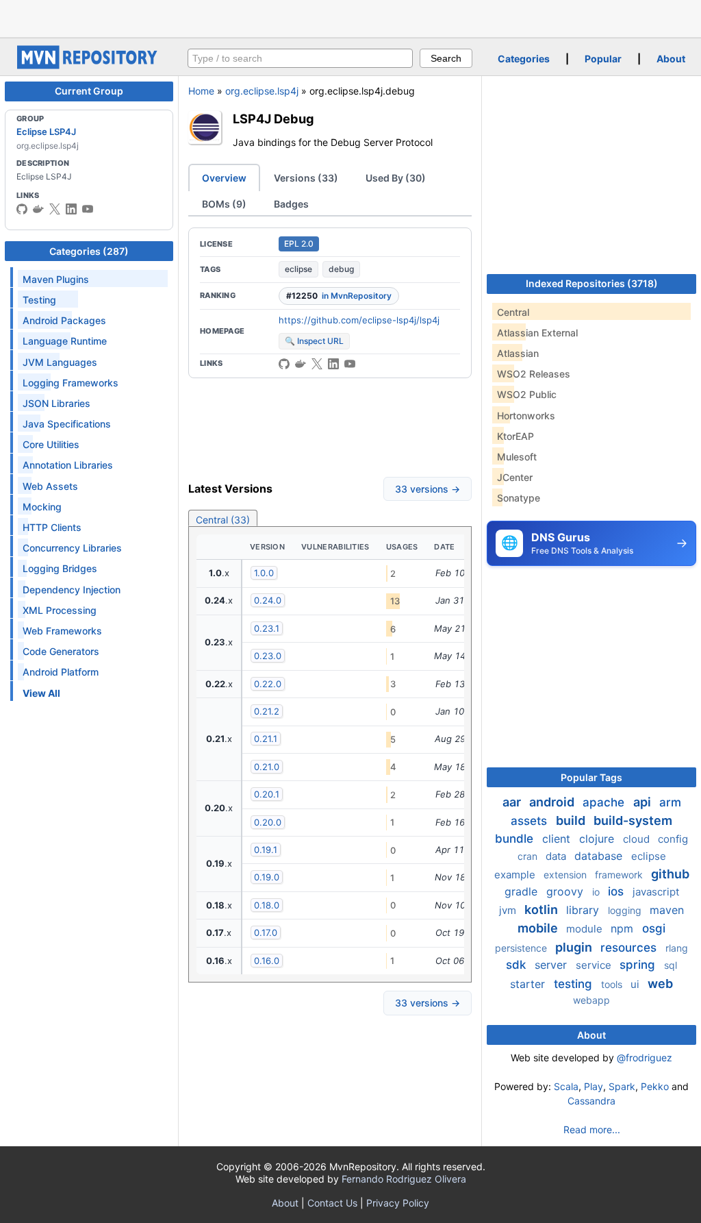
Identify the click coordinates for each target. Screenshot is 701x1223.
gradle (523, 891)
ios (617, 891)
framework (620, 874)
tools (613, 984)
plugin (575, 947)
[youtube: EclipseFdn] (87, 208)
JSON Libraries (56, 403)
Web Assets (50, 486)
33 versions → (427, 489)
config (673, 838)
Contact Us (332, 1203)
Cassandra (591, 1101)
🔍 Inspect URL (314, 341)
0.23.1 (266, 628)
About (671, 58)
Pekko (655, 1086)
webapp (591, 1000)
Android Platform (61, 672)
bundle (516, 838)
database (600, 856)
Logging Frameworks (70, 382)
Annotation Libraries (68, 465)
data (557, 856)
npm (624, 928)
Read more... (591, 1129)
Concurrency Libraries (72, 548)
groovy (566, 891)
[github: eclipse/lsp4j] (284, 363)
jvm (509, 910)
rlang (676, 948)
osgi (653, 928)
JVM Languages (60, 362)
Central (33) (223, 520)
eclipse (298, 269)
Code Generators (61, 651)
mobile (539, 928)
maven (667, 910)
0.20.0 (267, 822)
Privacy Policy (397, 1203)
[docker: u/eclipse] (38, 208)
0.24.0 (267, 600)
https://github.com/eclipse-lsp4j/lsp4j (359, 319)
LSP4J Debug (273, 118)
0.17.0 (265, 932)
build (572, 820)
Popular (603, 58)
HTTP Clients (52, 527)
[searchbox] (300, 58)
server (552, 965)
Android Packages (64, 320)
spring (639, 965)
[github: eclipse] (21, 208)
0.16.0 (266, 960)
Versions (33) (306, 178)
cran (529, 856)
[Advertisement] (350, 17)
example (516, 874)
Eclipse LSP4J (46, 131)
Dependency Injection (71, 589)
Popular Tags (591, 777)
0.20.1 (266, 794)
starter (529, 984)
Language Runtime (65, 341)
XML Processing (60, 610)
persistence (522, 948)
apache (605, 802)
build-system (633, 820)
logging (626, 910)
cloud (637, 838)
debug (341, 269)
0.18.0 (266, 905)
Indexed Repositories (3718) (592, 283)
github (670, 874)
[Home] (89, 65)
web (660, 983)
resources (630, 947)
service (595, 965)
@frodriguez (644, 1057)
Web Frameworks (62, 631)
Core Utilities (51, 444)
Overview (224, 178)
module (585, 928)
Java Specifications (67, 424)
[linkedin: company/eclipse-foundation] (71, 208)
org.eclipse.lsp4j (261, 91)
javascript (656, 891)
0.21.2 (266, 711)
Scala (566, 1086)
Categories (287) (89, 251)
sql (670, 965)
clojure (598, 838)
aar (513, 802)
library (584, 910)
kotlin (542, 909)
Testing (39, 300)
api (643, 802)
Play (593, 1086)
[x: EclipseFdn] (54, 208)
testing (575, 984)
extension (566, 874)
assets (530, 821)
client (558, 838)
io (597, 892)
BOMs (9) (224, 204)
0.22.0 (267, 683)
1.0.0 (264, 572)
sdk (517, 965)
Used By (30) (396, 178)
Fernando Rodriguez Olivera (404, 1179)
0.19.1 (265, 849)
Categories (524, 58)
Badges (291, 204)
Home (201, 91)
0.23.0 (267, 655)
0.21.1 (265, 738)
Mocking (42, 506)
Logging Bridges (60, 568)
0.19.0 (266, 877)
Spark (622, 1086)
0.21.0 (266, 766)
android (553, 802)
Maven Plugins (56, 279)
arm (670, 802)
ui (636, 984)
